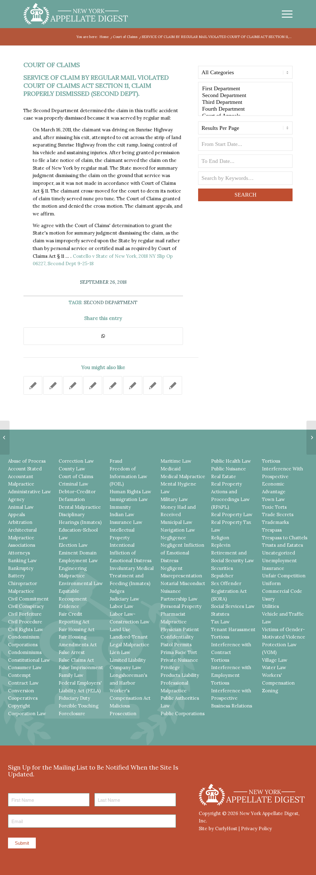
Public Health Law (231, 461)
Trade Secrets (277, 514)
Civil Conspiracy (26, 606)
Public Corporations (182, 713)
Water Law (274, 667)
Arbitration (20, 522)
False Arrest (72, 652)
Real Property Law (231, 514)
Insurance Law (126, 522)
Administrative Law (29, 492)
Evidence (69, 606)
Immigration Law (129, 499)
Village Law (274, 660)
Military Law (174, 499)
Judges (117, 591)
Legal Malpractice (129, 645)
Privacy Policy (256, 828)
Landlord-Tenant (129, 637)
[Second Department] (245, 95)
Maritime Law (175, 461)
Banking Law (22, 560)
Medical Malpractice (182, 476)
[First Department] (245, 88)
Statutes (220, 614)
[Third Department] (245, 102)
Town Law (273, 499)
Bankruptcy (20, 568)
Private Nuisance (179, 660)
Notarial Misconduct (182, 583)
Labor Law (121, 606)
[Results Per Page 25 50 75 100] (245, 129)
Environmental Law (81, 583)
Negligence (173, 538)
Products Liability (179, 675)
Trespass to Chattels (284, 538)
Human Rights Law (130, 492)
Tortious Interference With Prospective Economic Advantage (282, 476)
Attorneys (19, 553)
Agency (16, 499)
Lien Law (120, 652)
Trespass (272, 530)
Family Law (71, 675)
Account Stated (25, 469)
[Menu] (285, 14)
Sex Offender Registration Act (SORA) (229, 591)
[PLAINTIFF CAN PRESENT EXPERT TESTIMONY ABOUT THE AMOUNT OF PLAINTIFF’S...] (5, 438)
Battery (16, 576)
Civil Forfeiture (25, 614)
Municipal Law (176, 522)
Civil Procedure (25, 622)
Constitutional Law (29, 660)
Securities (222, 568)
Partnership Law (179, 599)
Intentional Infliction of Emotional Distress (131, 552)
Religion (220, 538)
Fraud (116, 461)
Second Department (110, 302)
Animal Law (21, 507)
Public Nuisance (228, 469)
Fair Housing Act (77, 629)
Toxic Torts (274, 507)
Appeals (16, 514)
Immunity (120, 507)
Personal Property (181, 606)
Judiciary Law (124, 599)
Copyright (19, 706)
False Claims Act (76, 660)
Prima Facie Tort (178, 652)
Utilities (270, 606)
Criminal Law (73, 484)
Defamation (72, 499)
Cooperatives (23, 698)
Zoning (270, 691)
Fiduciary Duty (74, 698)
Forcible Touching (78, 706)
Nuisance (170, 591)
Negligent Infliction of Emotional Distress (182, 552)
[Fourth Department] (245, 109)
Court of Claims (51, 65)
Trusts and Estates (282, 545)
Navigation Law (177, 530)
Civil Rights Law (25, 629)
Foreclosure (72, 713)
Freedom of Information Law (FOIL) (128, 476)
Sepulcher (222, 576)
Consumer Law (25, 667)
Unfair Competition (284, 576)
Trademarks (275, 522)
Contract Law (23, 683)
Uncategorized (278, 553)
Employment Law (78, 560)
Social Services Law (233, 606)
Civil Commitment (28, 599)
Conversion (21, 691)
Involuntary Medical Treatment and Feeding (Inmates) (132, 576)
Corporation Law (27, 713)
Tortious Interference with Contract (231, 644)
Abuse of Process (27, 461)
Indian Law (122, 514)
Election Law (73, 545)
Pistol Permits (176, 645)
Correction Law (76, 461)
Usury (268, 599)
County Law (72, 469)
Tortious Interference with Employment (231, 667)
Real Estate (223, 476)
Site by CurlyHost (218, 828)
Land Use (120, 629)
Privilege (170, 667)
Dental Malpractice (80, 507)
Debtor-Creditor (77, 492)
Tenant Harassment (233, 629)
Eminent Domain (78, 553)
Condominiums (25, 652)
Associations (21, 545)
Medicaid (170, 469)
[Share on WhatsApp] (103, 336)
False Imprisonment (81, 667)
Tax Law (220, 622)
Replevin (221, 545)
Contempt (19, 675)
